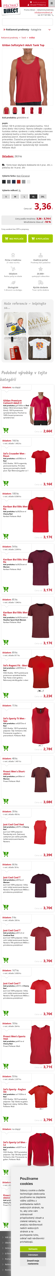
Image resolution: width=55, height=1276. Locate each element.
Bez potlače (16, 239)
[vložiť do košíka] (6, 430)
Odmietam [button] (33, 1255)
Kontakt (9, 1269)
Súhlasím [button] (33, 1249)
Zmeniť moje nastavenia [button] (33, 1262)
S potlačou (42, 239)
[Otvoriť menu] (51, 3)
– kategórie (23, 29)
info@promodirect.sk (43, 12)
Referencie (10, 1264)
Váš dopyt (10, 1237)
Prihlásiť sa (41, 5)
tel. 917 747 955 (44, 15)
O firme (8, 1253)
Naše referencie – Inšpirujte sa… (25, 306)
